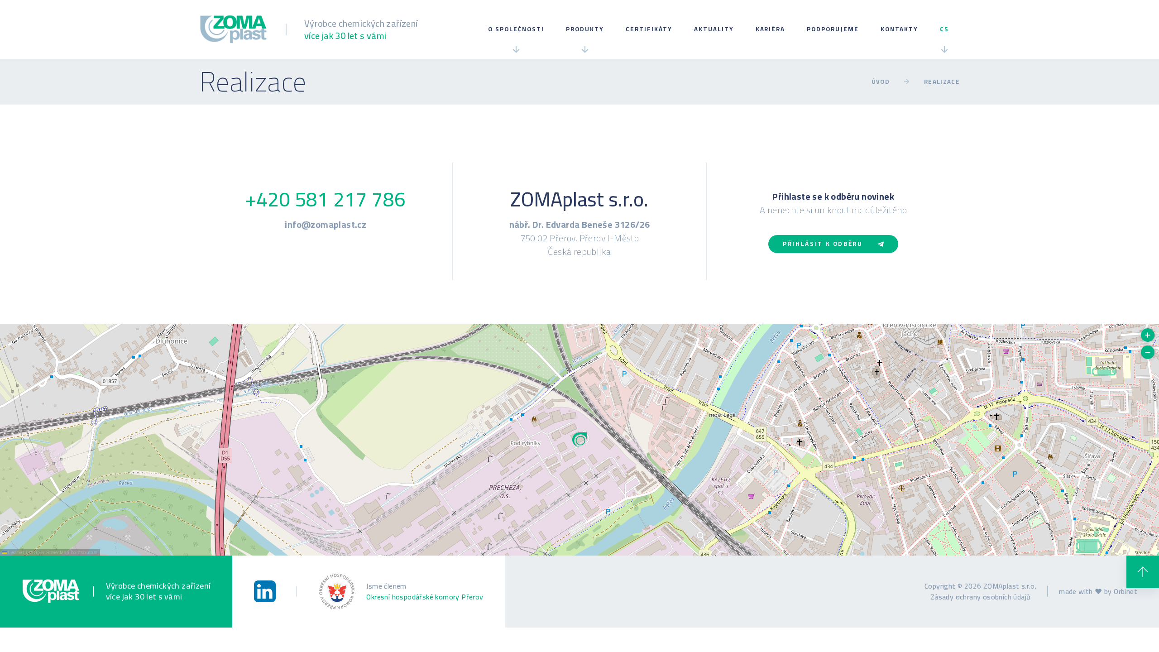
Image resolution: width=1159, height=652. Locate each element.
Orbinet (1125, 591)
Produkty (585, 29)
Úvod (881, 81)
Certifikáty (649, 29)
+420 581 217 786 (325, 199)
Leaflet (15, 552)
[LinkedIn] (265, 591)
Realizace (942, 81)
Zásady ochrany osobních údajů (980, 597)
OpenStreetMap (51, 552)
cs (944, 29)
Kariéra (770, 29)
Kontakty (899, 29)
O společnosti (516, 29)
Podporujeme (833, 29)
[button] (579, 439)
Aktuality (714, 29)
